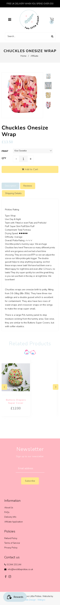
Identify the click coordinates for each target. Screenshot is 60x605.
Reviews (27, 185)
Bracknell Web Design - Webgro (30, 599)
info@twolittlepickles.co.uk (20, 569)
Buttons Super (35, 322)
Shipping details (13, 193)
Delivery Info (10, 517)
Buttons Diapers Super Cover (16, 401)
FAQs (6, 512)
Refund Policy (10, 538)
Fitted (18, 222)
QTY (4, 158)
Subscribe (30, 480)
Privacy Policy (10, 547)
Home (23, 55)
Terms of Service (12, 543)
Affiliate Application (13, 521)
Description (10, 185)
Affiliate (34, 55)
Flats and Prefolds (37, 222)
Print (5, 151)
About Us (8, 507)
